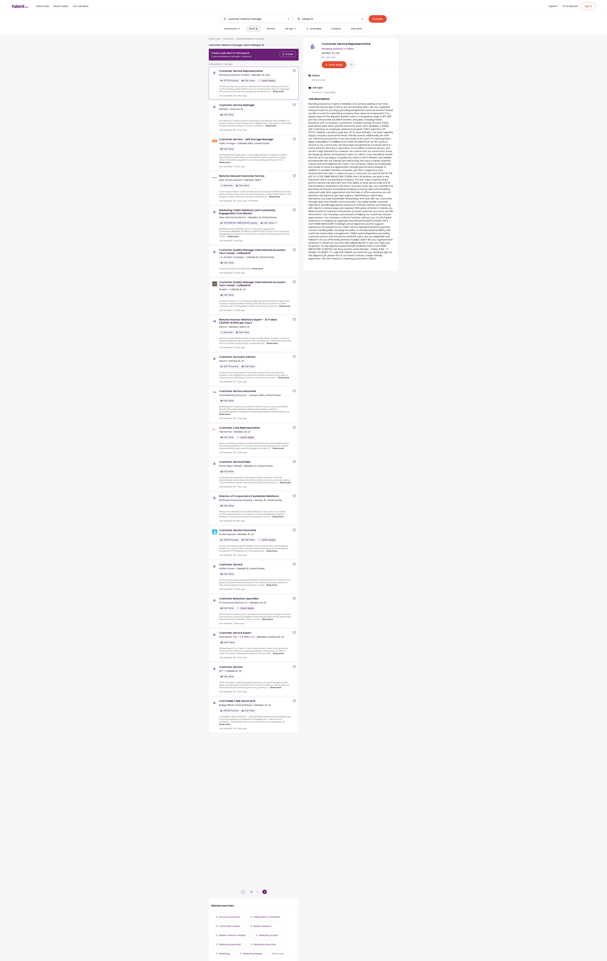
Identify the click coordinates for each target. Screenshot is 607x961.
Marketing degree (252, 953)
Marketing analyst (268, 935)
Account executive (229, 917)
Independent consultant (266, 917)
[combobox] (256, 19)
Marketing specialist (230, 944)
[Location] (328, 19)
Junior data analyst (229, 926)
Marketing (224, 953)
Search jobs (214, 39)
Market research (262, 926)
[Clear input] (288, 19)
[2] (264, 892)
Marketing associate (265, 944)
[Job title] (254, 19)
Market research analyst (232, 935)
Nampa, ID (228, 39)
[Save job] (294, 70)
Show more (278, 91)
